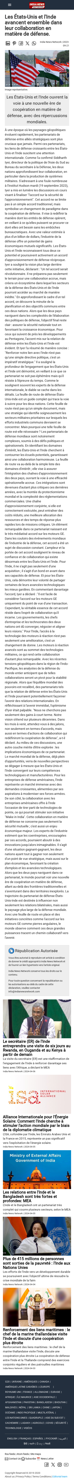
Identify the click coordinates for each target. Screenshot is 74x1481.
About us (9, 1476)
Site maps (35, 1454)
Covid (49, 1423)
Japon (56, 1407)
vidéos (28, 1428)
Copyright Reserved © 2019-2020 (22, 1473)
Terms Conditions (41, 1476)
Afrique (10, 1397)
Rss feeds (10, 1454)
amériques (30, 1381)
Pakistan (29, 1402)
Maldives (11, 1407)
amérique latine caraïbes (21, 1386)
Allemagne (41, 1392)
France (27, 1392)
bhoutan (60, 1402)
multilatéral (46, 1412)
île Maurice (24, 1397)
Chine (46, 1407)
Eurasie (55, 1392)
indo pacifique (26, 1412)
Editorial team (59, 1476)
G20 (7, 1381)
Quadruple (36, 1417)
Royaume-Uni (13, 1392)
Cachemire (12, 1423)
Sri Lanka (34, 1407)
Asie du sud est (54, 1417)
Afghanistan (13, 1402)
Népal (22, 1407)
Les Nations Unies (16, 1417)
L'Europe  (45, 1386)
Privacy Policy (23, 1476)
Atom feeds (23, 1454)
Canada (44, 1381)
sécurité (60, 1423)
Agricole (38, 1423)
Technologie (13, 1428)
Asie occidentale (44, 1397)
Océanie (10, 1412)
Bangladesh (44, 1402)
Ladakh (25, 1423)
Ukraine (17, 1381)
